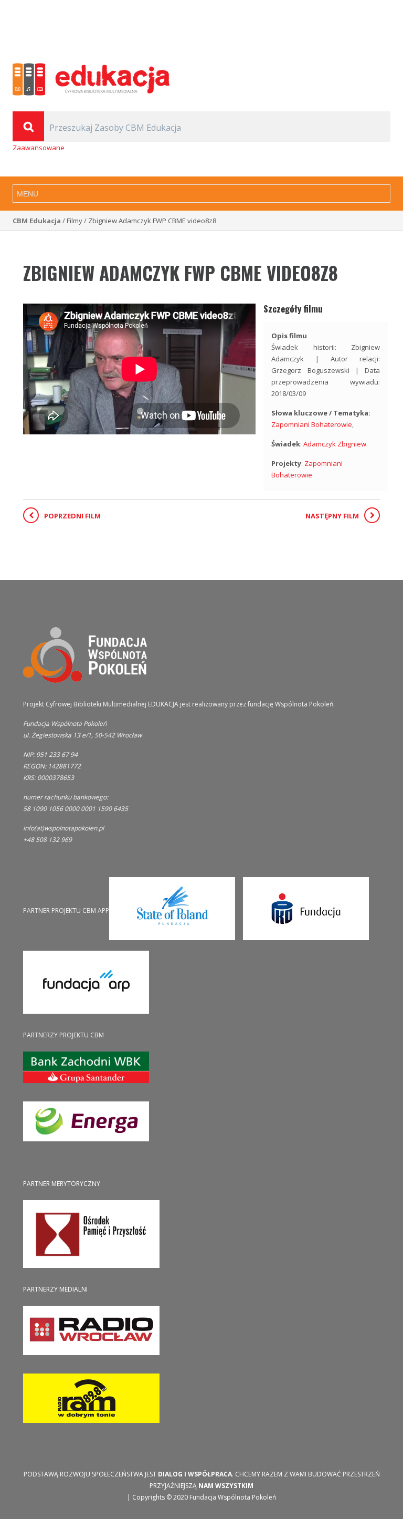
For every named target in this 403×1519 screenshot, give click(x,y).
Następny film (332, 516)
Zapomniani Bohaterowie (311, 424)
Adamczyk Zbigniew (334, 444)
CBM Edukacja (37, 220)
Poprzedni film (72, 516)
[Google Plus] (371, 31)
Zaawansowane (39, 147)
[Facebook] (385, 31)
